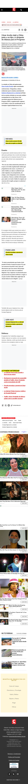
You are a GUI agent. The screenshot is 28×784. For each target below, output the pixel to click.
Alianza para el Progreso (7, 420)
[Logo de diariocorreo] (14, 10)
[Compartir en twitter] (22, 30)
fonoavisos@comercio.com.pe (17, 736)
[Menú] (2, 9)
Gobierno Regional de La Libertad (9, 427)
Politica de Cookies (14, 760)
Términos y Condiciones (14, 754)
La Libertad (5, 30)
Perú (15, 420)
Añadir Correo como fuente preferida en (12, 25)
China (10, 422)
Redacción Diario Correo (10, 77)
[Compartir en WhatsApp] (25, 30)
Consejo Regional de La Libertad (9, 424)
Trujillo (19, 420)
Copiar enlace (17, 405)
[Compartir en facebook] (19, 30)
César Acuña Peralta (17, 422)
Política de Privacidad (14, 757)
